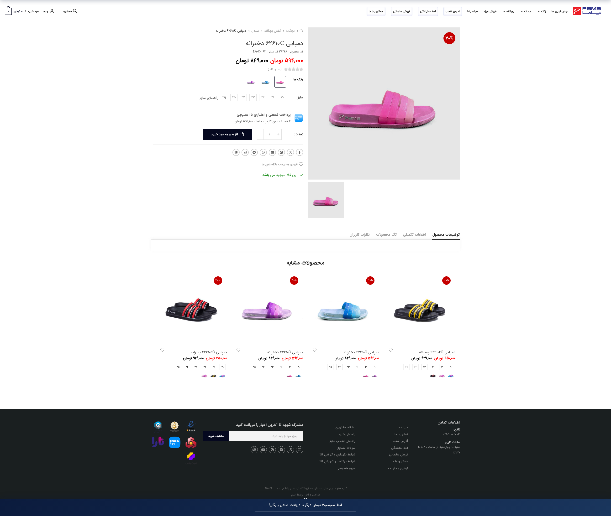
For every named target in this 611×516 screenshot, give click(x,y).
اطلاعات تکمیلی (414, 234)
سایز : (299, 97)
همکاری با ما (376, 11)
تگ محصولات (386, 234)
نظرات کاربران (360, 234)
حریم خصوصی (346, 468)
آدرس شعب (453, 11)
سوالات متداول (346, 447)
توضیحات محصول (446, 234)
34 (243, 97)
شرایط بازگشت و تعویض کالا (337, 461)
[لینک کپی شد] (236, 152)
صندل (255, 30)
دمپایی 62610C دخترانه (361, 352)
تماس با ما (401, 434)
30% (449, 38)
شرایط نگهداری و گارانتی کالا (337, 454)
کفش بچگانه (272, 30)
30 (282, 97)
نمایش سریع (419, 338)
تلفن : (456, 429)
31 (272, 97)
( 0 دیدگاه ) (275, 69)
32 (433, 367)
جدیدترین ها (559, 11)
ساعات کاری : (452, 442)
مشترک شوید (216, 436)
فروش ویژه (490, 11)
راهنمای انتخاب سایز (342, 441)
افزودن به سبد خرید (224, 134)
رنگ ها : (297, 79)
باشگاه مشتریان (345, 427)
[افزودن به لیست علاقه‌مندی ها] (391, 350)
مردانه (527, 11)
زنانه (543, 11)
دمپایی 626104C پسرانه (437, 352)
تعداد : (298, 134)
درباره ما (403, 427)
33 (253, 97)
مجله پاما (472, 11)
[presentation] (451, 330)
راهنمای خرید (346, 434)
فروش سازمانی (401, 11)
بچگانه (510, 11)
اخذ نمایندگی (428, 11)
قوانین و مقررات (398, 468)
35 (234, 97)
